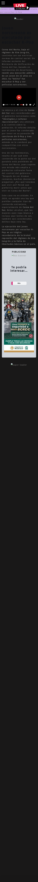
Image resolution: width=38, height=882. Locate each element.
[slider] (3, 105)
